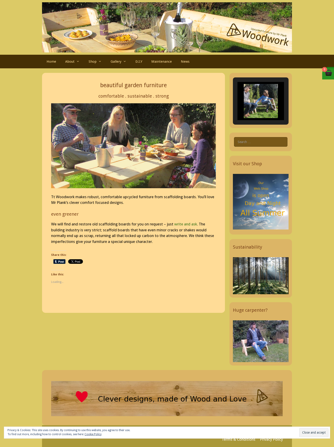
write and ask (185, 224)
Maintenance (161, 61)
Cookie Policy (93, 434)
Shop (93, 61)
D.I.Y (138, 61)
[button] (250, 107)
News (185, 61)
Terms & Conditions (238, 439)
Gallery (116, 61)
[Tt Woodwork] (167, 27)
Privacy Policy (271, 439)
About (70, 61)
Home (51, 61)
